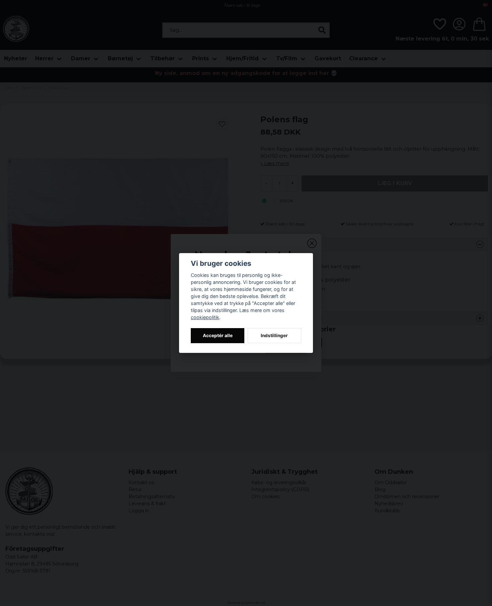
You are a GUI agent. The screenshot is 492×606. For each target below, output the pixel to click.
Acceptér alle (218, 335)
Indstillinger (274, 335)
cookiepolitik (205, 317)
